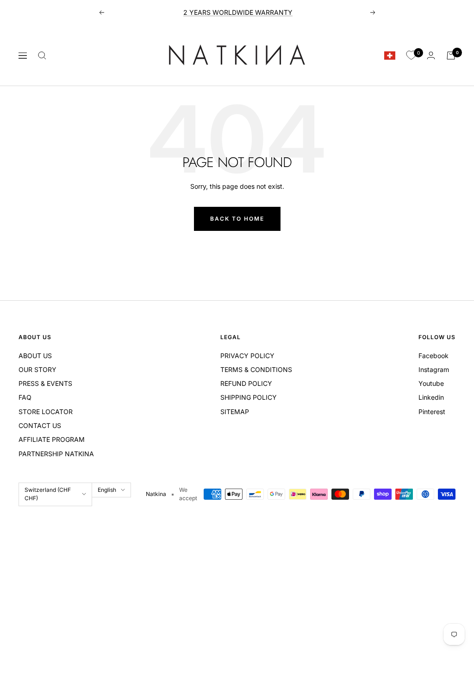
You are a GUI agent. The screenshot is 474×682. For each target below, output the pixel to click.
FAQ (25, 397)
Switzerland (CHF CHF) (48, 494)
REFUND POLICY (246, 383)
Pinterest (431, 411)
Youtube (431, 383)
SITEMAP (234, 411)
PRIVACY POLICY (247, 356)
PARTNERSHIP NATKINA (56, 454)
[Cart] (450, 55)
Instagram (433, 369)
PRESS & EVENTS (45, 383)
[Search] (42, 55)
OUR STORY (37, 369)
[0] (411, 55)
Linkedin (431, 397)
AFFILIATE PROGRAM (52, 439)
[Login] (431, 55)
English (107, 489)
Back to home (237, 218)
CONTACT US (40, 425)
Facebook (433, 356)
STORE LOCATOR (46, 411)
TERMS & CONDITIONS (256, 369)
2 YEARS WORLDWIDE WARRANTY (238, 12)
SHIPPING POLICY (248, 397)
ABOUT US (35, 356)
